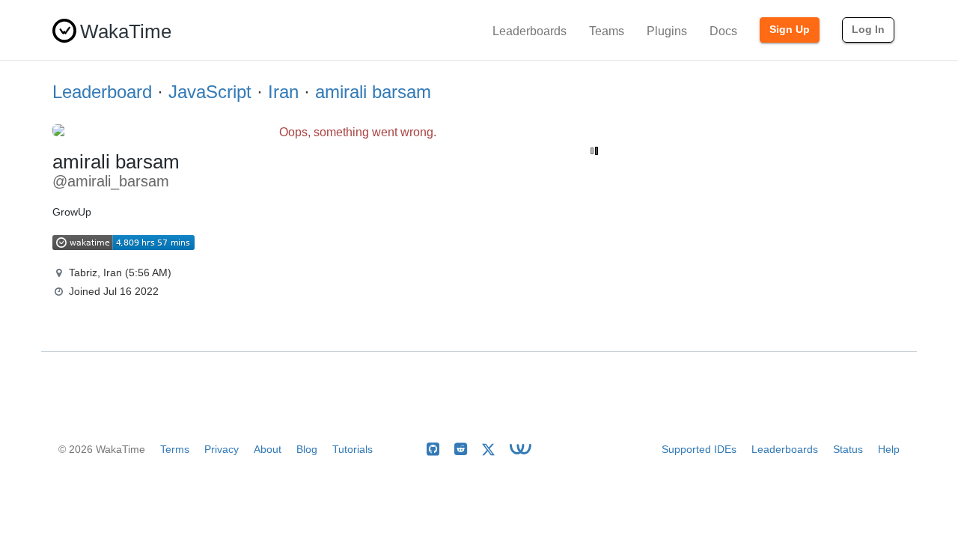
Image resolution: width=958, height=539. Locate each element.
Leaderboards (529, 31)
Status (848, 449)
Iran (283, 92)
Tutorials (352, 449)
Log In (868, 29)
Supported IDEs (699, 449)
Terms (174, 449)
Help (889, 449)
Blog (306, 449)
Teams (606, 31)
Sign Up (789, 29)
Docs (723, 31)
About (267, 449)
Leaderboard (102, 92)
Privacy (221, 449)
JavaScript (209, 92)
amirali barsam (373, 92)
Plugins (667, 31)
